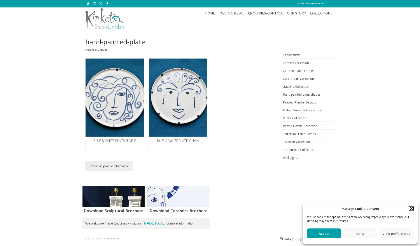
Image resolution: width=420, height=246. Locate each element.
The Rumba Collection (298, 150)
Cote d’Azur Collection (298, 79)
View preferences (396, 233)
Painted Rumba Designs (300, 102)
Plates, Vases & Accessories (303, 110)
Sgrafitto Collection (296, 142)
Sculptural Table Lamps (299, 134)
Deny (360, 233)
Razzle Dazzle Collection (300, 126)
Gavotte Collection (296, 86)
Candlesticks (291, 55)
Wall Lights (290, 157)
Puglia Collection (294, 118)
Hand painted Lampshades (302, 94)
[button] (411, 208)
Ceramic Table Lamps (298, 71)
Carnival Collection (296, 63)
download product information (109, 166)
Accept (324, 233)
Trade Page (153, 223)
